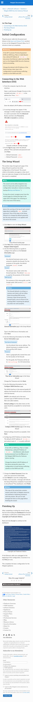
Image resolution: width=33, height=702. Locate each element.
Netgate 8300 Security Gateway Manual (16, 11)
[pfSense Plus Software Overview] (31, 16)
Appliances (7, 609)
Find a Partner (8, 611)
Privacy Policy (19, 594)
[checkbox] (16, 667)
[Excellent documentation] (21, 580)
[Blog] (14, 635)
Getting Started (8, 17)
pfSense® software (13, 8)
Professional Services (10, 618)
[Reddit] (9, 635)
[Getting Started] (2, 16)
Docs (4, 8)
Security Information (10, 624)
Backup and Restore (14, 190)
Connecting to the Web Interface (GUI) (15, 25)
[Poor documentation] (14, 580)
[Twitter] (4, 635)
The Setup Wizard (9, 28)
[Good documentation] (19, 580)
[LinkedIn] (11, 635)
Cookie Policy (26, 594)
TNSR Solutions (8, 605)
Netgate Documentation (17, 2)
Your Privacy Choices (10, 594)
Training (6, 616)
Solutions (23, 8)
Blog (5, 620)
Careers (6, 628)
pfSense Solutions (9, 607)
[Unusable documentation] (12, 580)
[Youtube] (6, 635)
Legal (13, 596)
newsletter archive (18, 656)
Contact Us (7, 630)
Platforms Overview (10, 603)
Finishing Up (7, 30)
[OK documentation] (16, 580)
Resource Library (9, 622)
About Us (6, 626)
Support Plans (8, 614)
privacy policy (26, 692)
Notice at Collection (7, 596)
